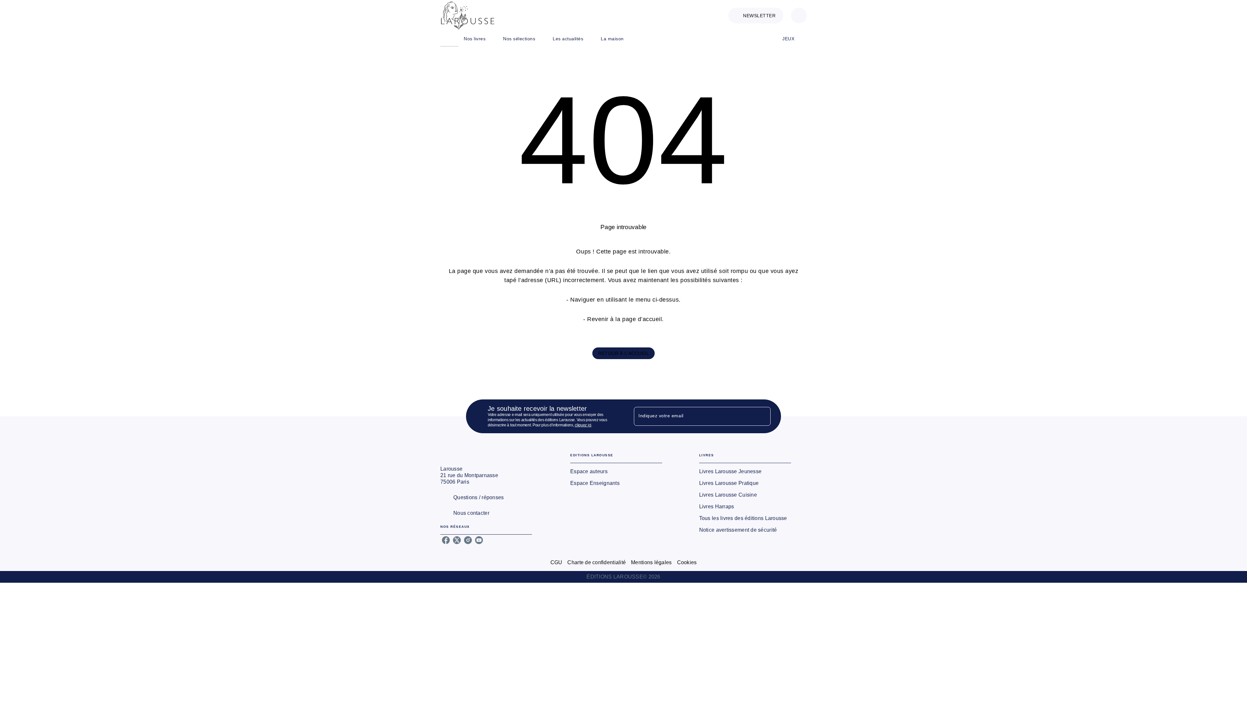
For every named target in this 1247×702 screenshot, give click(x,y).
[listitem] (445, 540)
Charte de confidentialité (596, 562)
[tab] (449, 38)
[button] (755, 15)
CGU (556, 562)
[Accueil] (467, 15)
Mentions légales (651, 562)
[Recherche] (799, 15)
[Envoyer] (763, 416)
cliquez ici (583, 425)
